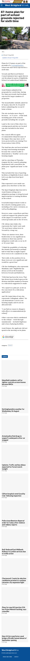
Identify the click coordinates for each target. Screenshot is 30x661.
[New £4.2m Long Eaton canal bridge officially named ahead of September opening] (15, 624)
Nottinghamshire (17, 65)
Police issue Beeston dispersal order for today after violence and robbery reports (13, 523)
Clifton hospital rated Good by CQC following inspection (13, 495)
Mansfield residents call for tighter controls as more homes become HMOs (14, 382)
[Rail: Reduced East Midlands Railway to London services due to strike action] (15, 538)
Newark (10, 345)
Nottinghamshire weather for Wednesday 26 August (13, 410)
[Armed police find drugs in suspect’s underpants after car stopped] (15, 424)
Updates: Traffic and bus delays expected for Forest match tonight (14, 467)
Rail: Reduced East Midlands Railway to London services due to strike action (14, 551)
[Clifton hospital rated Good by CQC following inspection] (15, 482)
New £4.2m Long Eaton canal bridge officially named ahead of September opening (14, 638)
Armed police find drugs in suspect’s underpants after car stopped (13, 438)
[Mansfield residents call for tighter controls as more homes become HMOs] (15, 368)
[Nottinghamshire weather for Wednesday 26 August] (15, 397)
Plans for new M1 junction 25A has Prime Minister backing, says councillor (14, 609)
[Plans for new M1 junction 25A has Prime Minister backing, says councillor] (15, 595)
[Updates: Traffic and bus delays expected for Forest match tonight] (15, 453)
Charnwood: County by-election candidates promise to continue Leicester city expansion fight (14, 580)
